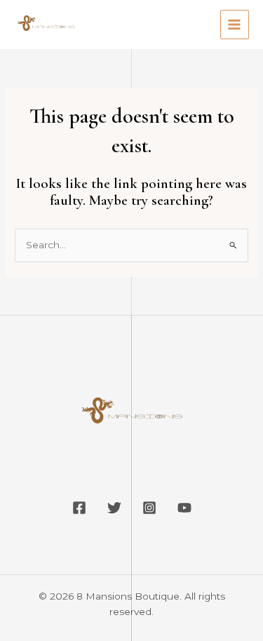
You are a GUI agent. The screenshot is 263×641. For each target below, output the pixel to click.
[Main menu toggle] (234, 24)
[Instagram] (149, 508)
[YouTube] (184, 508)
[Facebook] (79, 508)
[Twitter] (114, 508)
